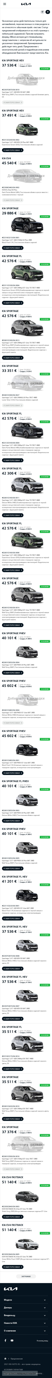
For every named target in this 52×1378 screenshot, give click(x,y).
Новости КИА (10, 1323)
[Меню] (4, 4)
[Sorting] (42, 12)
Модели (8, 1299)
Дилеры (8, 1307)
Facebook (5, 1340)
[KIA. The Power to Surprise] (10, 1288)
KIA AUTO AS (5, 1358)
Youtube (12, 1340)
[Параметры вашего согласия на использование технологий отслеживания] (20, 1373)
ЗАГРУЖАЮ (26, 1276)
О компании (10, 1330)
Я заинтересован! (12, 102)
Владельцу (9, 1315)
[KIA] (26, 4)
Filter (47, 12)
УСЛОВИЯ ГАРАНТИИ (13, 1369)
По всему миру (42, 1341)
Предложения (17, 1359)
